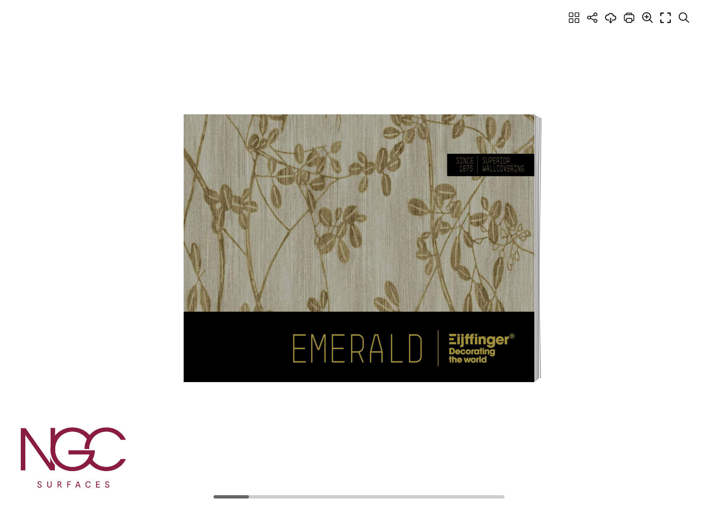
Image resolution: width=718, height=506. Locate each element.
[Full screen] (665, 18)
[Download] (610, 18)
